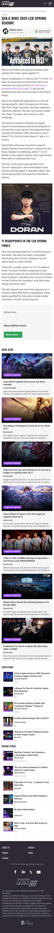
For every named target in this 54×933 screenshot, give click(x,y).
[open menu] (50, 3)
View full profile (12, 334)
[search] (45, 3)
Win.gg (4, 11)
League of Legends (15, 11)
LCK (50, 78)
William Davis (15, 30)
